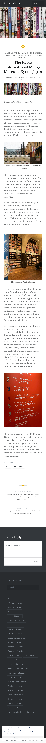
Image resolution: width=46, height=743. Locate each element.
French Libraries (15, 647)
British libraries (14, 616)
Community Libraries (17, 625)
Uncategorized (14, 712)
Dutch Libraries (15, 634)
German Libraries (16, 651)
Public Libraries (15, 686)
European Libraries (16, 638)
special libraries (15, 703)
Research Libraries (23, 55)
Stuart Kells (19, 77)
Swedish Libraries (15, 708)
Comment (34, 561)
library (8, 55)
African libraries (15, 603)
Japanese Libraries (31, 53)
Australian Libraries (16, 612)
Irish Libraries (30, 655)
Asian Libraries (12, 53)
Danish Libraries (15, 629)
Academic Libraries (16, 599)
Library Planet (11, 3)
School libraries (15, 699)
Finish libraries (14, 642)
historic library (14, 655)
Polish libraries (14, 677)
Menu (39, 3)
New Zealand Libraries (18, 668)
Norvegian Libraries (16, 673)
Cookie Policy (12, 734)
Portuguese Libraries (17, 682)
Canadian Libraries (16, 620)
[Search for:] (23, 587)
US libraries (29, 712)
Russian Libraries (15, 695)
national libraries (15, 664)
